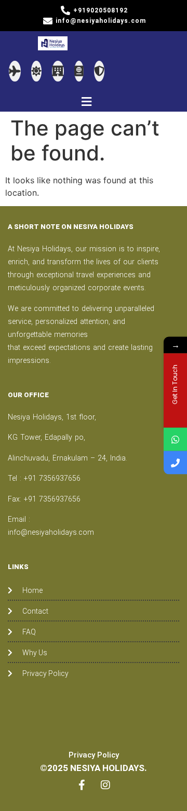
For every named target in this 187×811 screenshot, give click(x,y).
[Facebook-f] (82, 785)
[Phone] (175, 463)
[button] (86, 101)
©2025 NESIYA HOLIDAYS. (93, 768)
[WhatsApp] (175, 439)
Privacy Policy (94, 755)
